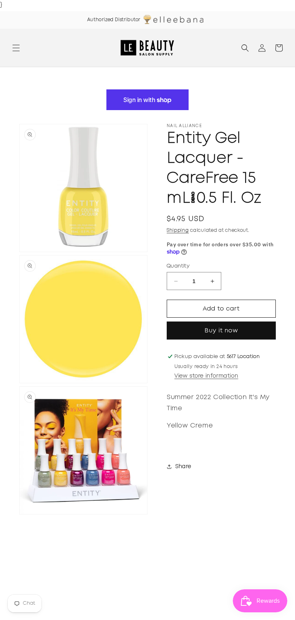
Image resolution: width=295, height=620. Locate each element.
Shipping (178, 230)
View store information (206, 376)
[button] (16, 48)
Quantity (178, 266)
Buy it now (221, 330)
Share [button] (183, 466)
